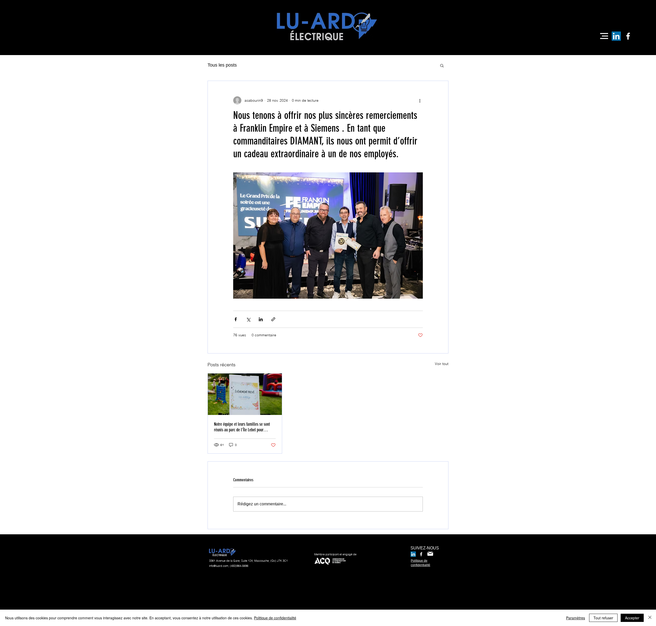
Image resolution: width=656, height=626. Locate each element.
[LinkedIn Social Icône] (616, 36)
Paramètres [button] (575, 617)
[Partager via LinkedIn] (260, 319)
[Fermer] (650, 618)
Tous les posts (222, 65)
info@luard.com (218, 566)
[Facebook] (628, 36)
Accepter (632, 617)
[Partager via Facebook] (235, 319)
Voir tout (441, 363)
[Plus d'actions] (420, 100)
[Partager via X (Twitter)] (248, 319)
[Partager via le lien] (273, 319)
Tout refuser (603, 617)
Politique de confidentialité (275, 617)
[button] (604, 36)
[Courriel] (430, 554)
